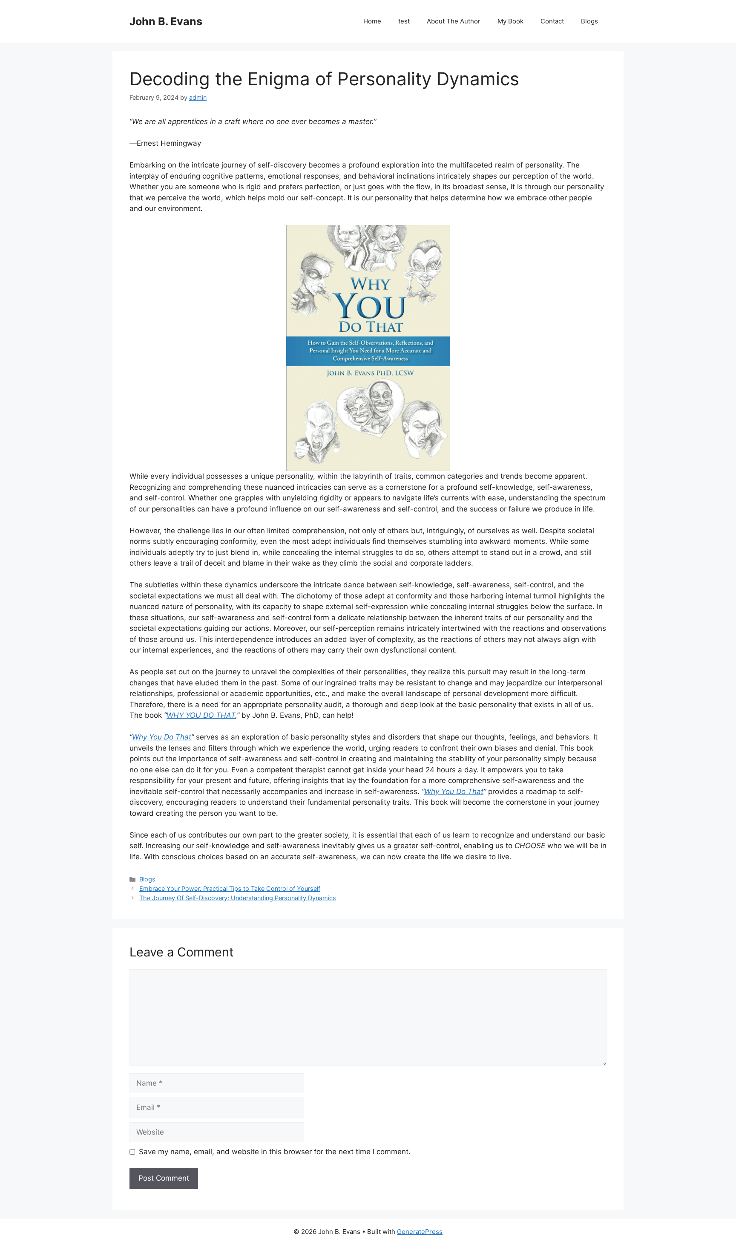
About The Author (453, 21)
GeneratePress (420, 1232)
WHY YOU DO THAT (201, 715)
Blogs (589, 21)
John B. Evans (165, 21)
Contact (552, 21)
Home (372, 21)
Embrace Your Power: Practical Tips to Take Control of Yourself (229, 888)
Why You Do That (161, 737)
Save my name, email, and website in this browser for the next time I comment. (275, 1151)
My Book (510, 21)
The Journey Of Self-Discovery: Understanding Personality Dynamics (237, 897)
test (404, 21)
